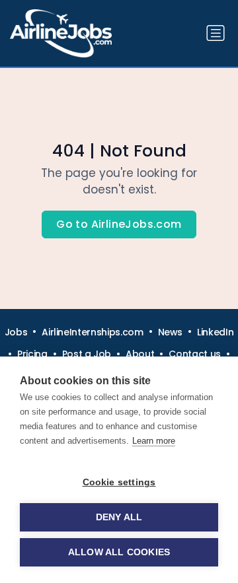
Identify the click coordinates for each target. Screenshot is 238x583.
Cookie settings (119, 482)
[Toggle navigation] (215, 33)
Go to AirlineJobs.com (118, 224)
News (170, 332)
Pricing (32, 353)
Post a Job (87, 353)
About (140, 353)
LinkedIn (215, 332)
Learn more (153, 441)
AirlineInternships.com (92, 332)
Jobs (16, 332)
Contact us (195, 353)
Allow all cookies (119, 552)
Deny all (119, 517)
